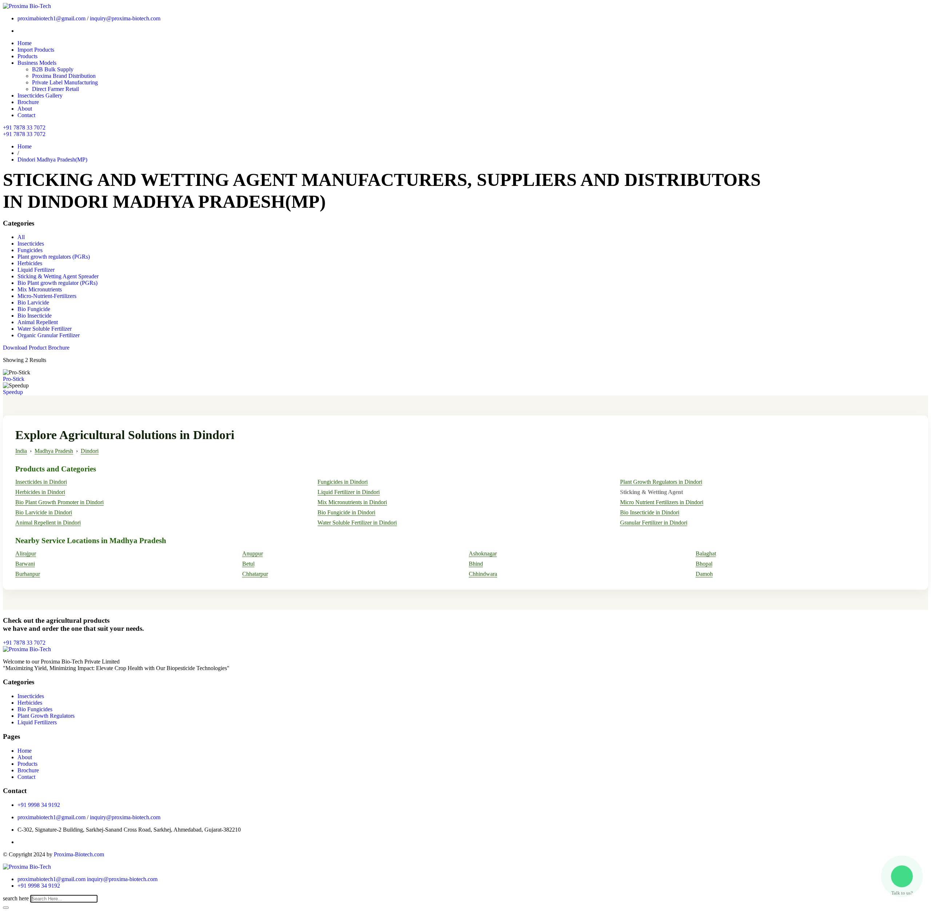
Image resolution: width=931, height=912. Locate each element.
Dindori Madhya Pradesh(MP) (52, 159)
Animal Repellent (37, 322)
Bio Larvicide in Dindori (43, 512)
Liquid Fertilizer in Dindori (348, 492)
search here (16, 898)
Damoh (704, 574)
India (21, 451)
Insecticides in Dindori (41, 482)
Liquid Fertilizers (37, 722)
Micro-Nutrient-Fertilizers (46, 296)
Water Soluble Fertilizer (44, 329)
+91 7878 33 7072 (24, 127)
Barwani (25, 564)
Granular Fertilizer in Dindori (653, 522)
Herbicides (29, 263)
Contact (26, 115)
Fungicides (30, 250)
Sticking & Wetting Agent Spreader (58, 276)
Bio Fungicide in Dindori (346, 512)
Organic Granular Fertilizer (48, 335)
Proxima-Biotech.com (79, 854)
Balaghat (706, 553)
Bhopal (704, 564)
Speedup (13, 392)
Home (24, 43)
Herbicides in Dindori (40, 492)
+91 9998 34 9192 (38, 805)
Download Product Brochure (36, 348)
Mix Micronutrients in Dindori (352, 502)
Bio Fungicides (34, 709)
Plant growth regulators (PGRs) (53, 257)
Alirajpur (25, 553)
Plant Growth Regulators (46, 716)
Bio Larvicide (33, 302)
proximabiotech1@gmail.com (51, 18)
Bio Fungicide (33, 309)
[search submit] (6, 908)
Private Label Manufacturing (65, 82)
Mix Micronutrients (39, 289)
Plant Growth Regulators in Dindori (661, 482)
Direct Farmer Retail (55, 89)
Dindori (90, 451)
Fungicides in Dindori (342, 482)
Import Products (35, 50)
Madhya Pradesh (54, 451)
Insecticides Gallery (40, 95)
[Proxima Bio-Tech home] (27, 867)
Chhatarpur (255, 574)
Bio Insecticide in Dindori (649, 512)
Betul (248, 564)
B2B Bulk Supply (52, 69)
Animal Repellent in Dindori (48, 522)
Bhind (476, 564)
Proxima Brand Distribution (64, 76)
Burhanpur (27, 574)
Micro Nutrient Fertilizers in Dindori (661, 502)
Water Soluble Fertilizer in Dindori (357, 522)
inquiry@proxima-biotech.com (125, 18)
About (24, 108)
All (21, 237)
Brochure (28, 102)
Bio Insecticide (34, 315)
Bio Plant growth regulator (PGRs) (57, 283)
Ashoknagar (483, 553)
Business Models (36, 63)
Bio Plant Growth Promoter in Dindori (59, 502)
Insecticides (30, 243)
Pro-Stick (13, 379)
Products (27, 56)
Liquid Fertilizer (36, 270)
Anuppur (252, 553)
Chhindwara (483, 574)
